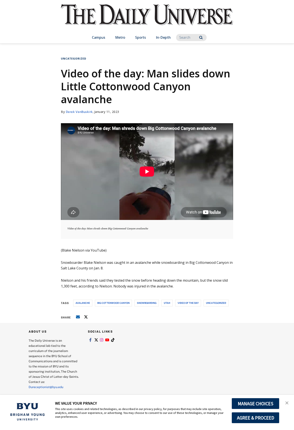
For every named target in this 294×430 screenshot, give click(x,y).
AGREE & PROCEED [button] (255, 418)
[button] (287, 402)
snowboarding (146, 302)
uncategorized (216, 302)
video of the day (188, 302)
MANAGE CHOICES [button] (255, 404)
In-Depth (163, 37)
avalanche (83, 302)
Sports (140, 37)
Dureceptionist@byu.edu (46, 387)
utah (167, 302)
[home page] (147, 19)
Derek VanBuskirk (79, 112)
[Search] (201, 37)
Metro (120, 37)
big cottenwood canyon (113, 302)
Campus (98, 37)
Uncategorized (73, 58)
